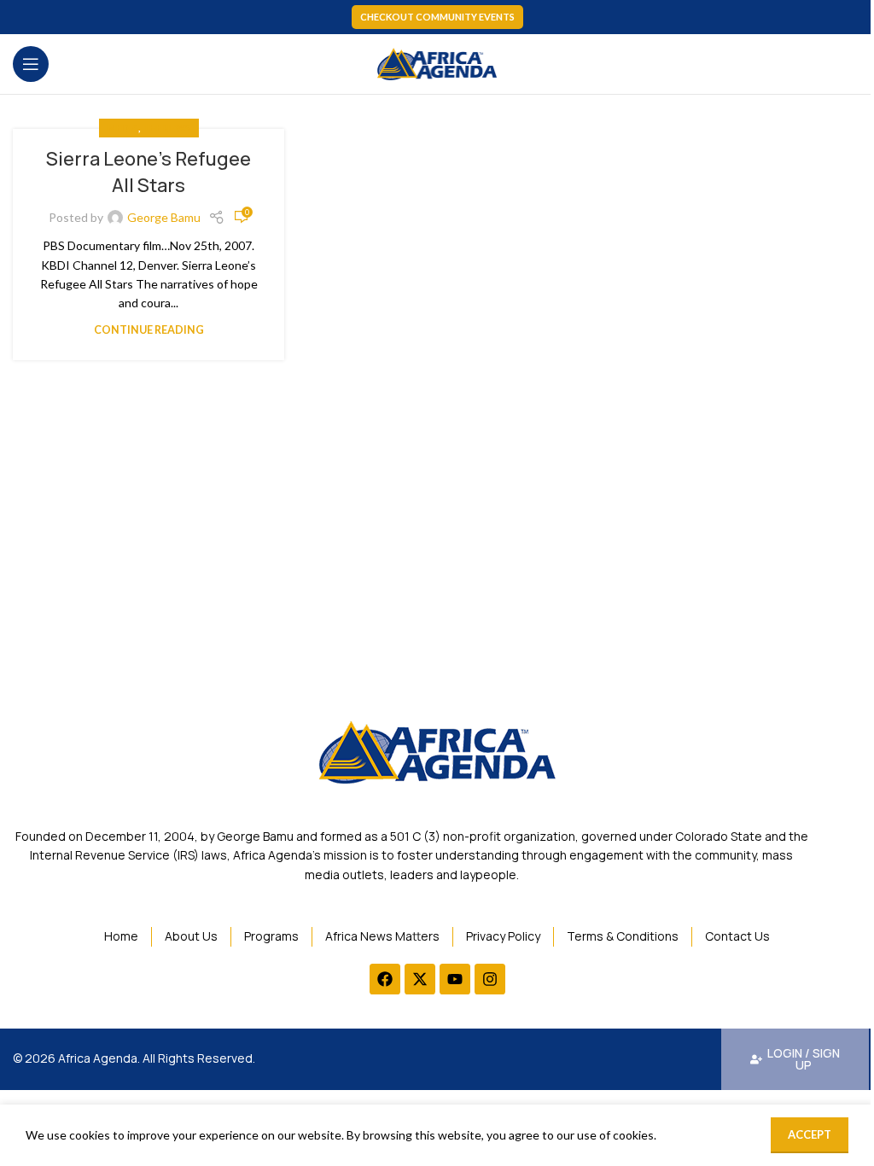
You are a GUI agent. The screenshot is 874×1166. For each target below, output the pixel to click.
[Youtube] (455, 979)
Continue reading (149, 330)
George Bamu (164, 217)
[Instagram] (490, 979)
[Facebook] (385, 979)
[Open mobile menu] (30, 64)
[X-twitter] (420, 979)
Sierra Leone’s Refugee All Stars (148, 172)
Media (123, 127)
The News (166, 127)
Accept (809, 1134)
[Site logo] (437, 62)
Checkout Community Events (437, 16)
